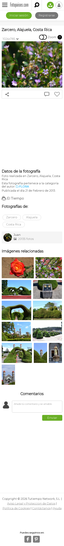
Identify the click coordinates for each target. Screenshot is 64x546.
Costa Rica (13, 224)
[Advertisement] (32, 134)
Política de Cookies (16, 508)
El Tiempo (13, 198)
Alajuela (32, 217)
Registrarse (47, 15)
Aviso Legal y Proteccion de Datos (31, 503)
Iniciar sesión (18, 15)
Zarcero (11, 217)
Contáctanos (41, 508)
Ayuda (57, 508)
